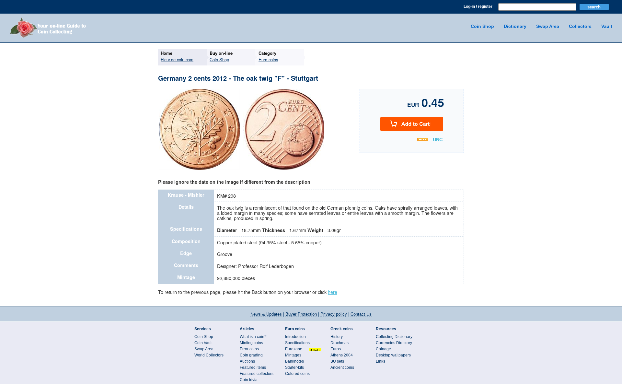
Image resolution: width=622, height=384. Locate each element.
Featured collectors (256, 373)
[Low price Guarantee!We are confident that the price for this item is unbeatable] (422, 139)
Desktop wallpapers (393, 355)
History (336, 336)
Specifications (297, 343)
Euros (335, 349)
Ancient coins (342, 367)
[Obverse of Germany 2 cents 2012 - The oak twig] (199, 168)
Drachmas (339, 343)
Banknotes (294, 361)
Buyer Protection (301, 314)
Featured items (253, 367)
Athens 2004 (341, 355)
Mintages (293, 355)
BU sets (337, 361)
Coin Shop (482, 26)
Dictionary (515, 26)
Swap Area (547, 26)
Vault (606, 26)
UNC (438, 139)
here (332, 291)
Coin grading (251, 355)
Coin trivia (249, 380)
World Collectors (209, 355)
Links (380, 361)
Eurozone (293, 349)
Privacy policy (333, 314)
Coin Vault (203, 343)
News (266, 314)
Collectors (580, 26)
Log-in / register (478, 6)
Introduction (295, 336)
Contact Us (361, 314)
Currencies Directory (394, 343)
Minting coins (251, 343)
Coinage (383, 349)
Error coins (249, 349)
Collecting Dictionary (394, 336)
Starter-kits (294, 367)
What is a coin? (253, 336)
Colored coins (297, 373)
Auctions (247, 361)
